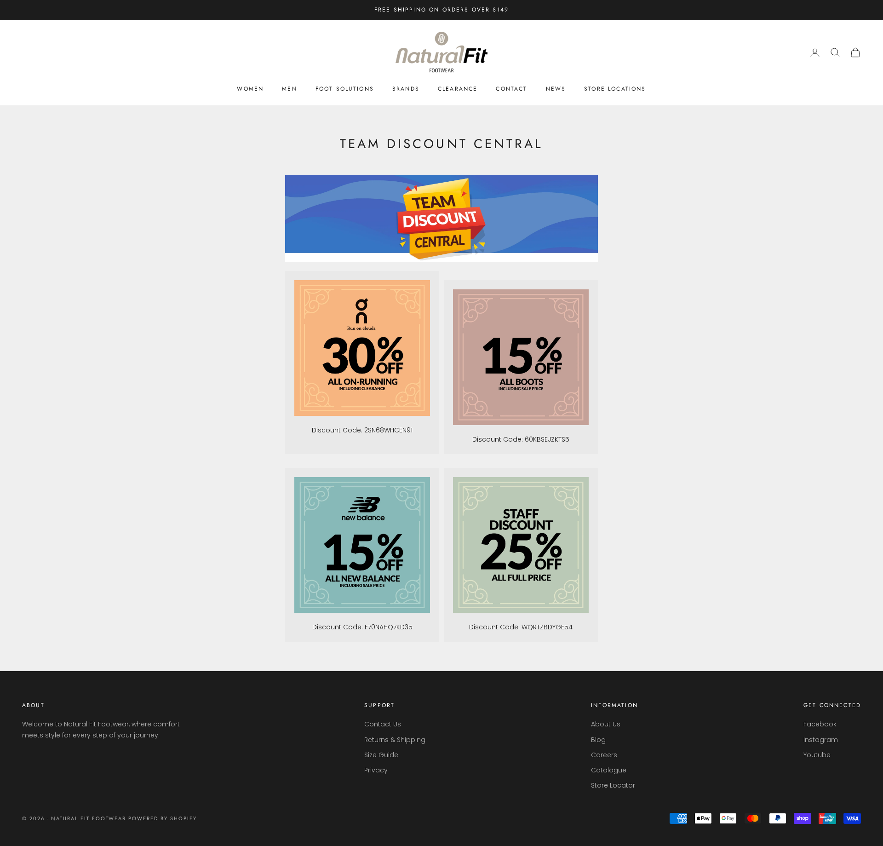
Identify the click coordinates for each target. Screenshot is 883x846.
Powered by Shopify (162, 818)
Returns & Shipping (394, 739)
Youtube (817, 755)
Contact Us (382, 724)
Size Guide (381, 755)
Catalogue (608, 770)
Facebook (820, 724)
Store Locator (613, 785)
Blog (598, 739)
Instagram (820, 739)
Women (250, 89)
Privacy (376, 770)
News (556, 89)
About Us (605, 724)
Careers (604, 755)
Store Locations (615, 89)
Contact (511, 89)
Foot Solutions (344, 89)
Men (289, 89)
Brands (405, 89)
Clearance (457, 89)
